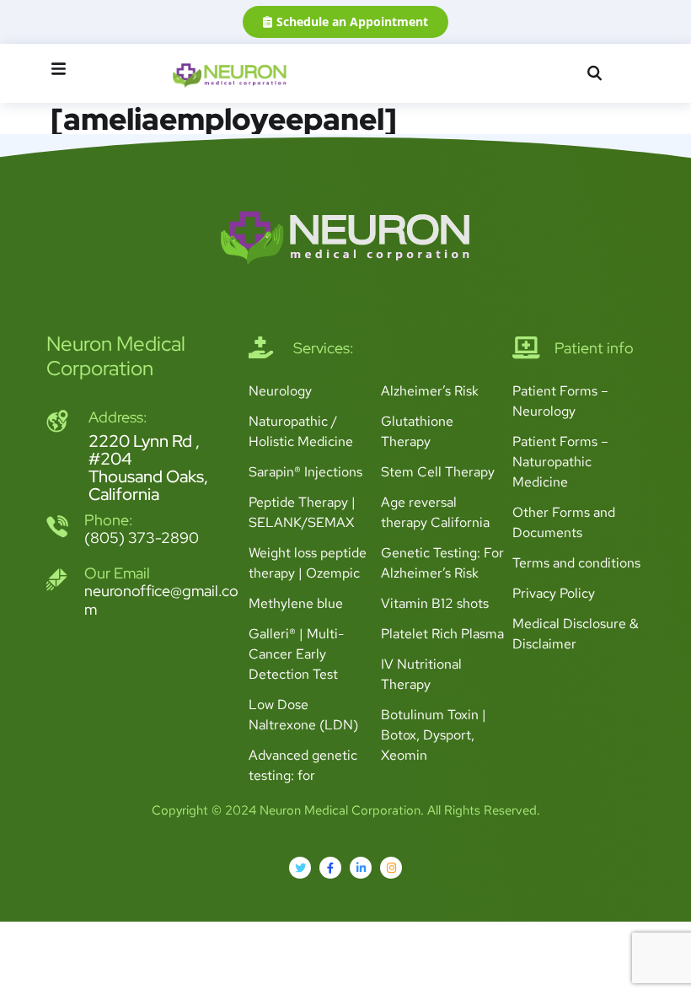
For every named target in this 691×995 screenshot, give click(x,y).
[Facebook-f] (330, 868)
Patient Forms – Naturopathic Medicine (560, 462)
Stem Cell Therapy (438, 472)
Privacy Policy (553, 593)
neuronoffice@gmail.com (161, 600)
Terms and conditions (576, 563)
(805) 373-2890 (141, 537)
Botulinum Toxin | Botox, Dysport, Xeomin (433, 735)
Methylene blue (296, 603)
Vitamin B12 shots (435, 603)
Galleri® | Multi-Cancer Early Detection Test (296, 654)
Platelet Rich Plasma (442, 634)
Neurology (280, 391)
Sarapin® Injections (305, 472)
